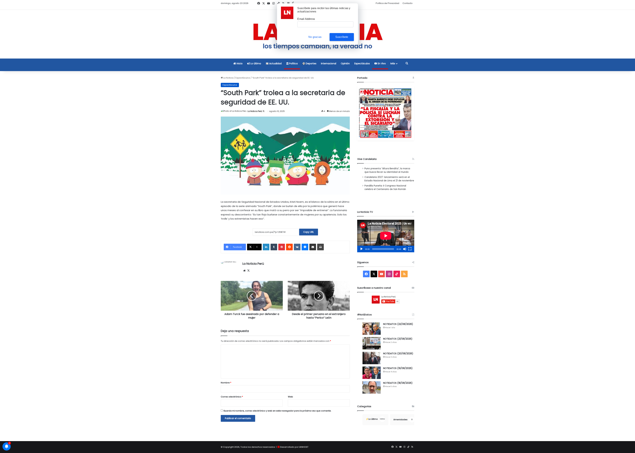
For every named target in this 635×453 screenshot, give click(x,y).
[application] (385, 236)
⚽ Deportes (309, 63)
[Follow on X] (264, 111)
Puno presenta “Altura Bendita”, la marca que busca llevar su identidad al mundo (387, 170)
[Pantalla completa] (410, 249)
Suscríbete (341, 37)
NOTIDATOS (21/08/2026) (397, 338)
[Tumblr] (274, 247)
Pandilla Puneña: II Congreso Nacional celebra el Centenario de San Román (385, 187)
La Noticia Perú (255, 111)
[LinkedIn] (266, 247)
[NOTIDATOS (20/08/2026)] (371, 358)
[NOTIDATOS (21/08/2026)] (371, 343)
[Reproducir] (361, 249)
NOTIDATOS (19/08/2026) (398, 368)
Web (290, 396)
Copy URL (308, 232)
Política (293, 63)
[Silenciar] (404, 249)
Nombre (226, 382)
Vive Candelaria (367, 159)
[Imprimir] (320, 247)
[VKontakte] (297, 247)
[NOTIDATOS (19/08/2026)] (371, 373)
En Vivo (381, 63)
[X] (248, 271)
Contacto (407, 3)
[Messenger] (305, 247)
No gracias (314, 37)
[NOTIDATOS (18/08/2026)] (371, 387)
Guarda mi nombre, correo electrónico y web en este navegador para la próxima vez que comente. (277, 410)
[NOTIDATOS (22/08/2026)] (371, 328)
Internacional (328, 63)
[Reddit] (289, 247)
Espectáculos (362, 63)
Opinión (345, 63)
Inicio (239, 63)
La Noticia (228, 77)
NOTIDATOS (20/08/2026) (398, 353)
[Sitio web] (244, 271)
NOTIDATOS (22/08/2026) (398, 324)
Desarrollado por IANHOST (294, 447)
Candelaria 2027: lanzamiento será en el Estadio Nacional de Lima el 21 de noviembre (389, 179)
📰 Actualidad (274, 63)
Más (392, 63)
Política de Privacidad (387, 3)
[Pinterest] (281, 247)
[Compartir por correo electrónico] (312, 247)
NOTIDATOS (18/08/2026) (398, 383)
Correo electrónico (232, 396)
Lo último (255, 63)
